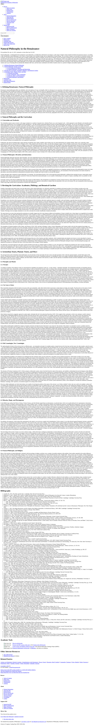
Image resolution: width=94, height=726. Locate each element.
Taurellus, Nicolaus (14, 663)
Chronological (9, 11)
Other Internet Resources (9, 81)
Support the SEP (10, 26)
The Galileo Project (8, 654)
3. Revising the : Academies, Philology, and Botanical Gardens (21, 70)
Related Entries (7, 82)
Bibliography (7, 39)
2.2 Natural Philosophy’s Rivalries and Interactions (18, 69)
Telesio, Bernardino (24, 663)
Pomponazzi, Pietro (5, 663)
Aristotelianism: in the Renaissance (30, 662)
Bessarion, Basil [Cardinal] (53, 662)
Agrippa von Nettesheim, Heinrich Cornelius (11, 662)
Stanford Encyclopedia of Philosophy (9, 2)
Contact (8, 23)
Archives (8, 13)
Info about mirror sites (9, 719)
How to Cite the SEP (11, 19)
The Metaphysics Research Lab (38, 721)
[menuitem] (49, 8)
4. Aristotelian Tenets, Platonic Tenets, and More (15, 71)
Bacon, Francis (42, 662)
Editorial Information (11, 15)
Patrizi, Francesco (84, 662)
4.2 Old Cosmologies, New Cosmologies (15, 74)
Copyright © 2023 (5, 666)
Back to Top (6, 45)
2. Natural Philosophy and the (13, 66)
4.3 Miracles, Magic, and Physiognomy (15, 75)
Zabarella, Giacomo (34, 663)
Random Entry (9, 10)
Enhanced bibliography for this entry (21, 648)
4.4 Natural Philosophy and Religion (14, 77)
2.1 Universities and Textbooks (13, 68)
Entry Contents (7, 38)
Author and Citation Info (9, 43)
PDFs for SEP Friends (11, 27)
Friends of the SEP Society (39, 645)
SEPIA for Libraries (11, 30)
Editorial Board (10, 18)
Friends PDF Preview (9, 42)
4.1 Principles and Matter (12, 73)
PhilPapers (33, 648)
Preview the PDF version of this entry (21, 645)
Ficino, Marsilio (75, 662)
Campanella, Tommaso (65, 662)
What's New (9, 9)
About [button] (5, 14)
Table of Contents (10, 8)
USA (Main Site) (12, 716)
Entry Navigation (4, 35)
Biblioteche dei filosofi (9, 656)
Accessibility (6, 697)
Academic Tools (7, 41)
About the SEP (9, 17)
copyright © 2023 (25, 721)
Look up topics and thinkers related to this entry (24, 646)
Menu (2, 4)
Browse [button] (5, 6)
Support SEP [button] (7, 25)
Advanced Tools (10, 22)
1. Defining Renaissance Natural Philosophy (14, 65)
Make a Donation (10, 29)
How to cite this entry (17, 643)
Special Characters (10, 21)
